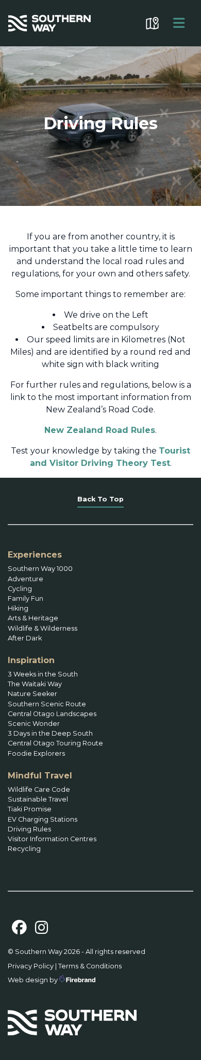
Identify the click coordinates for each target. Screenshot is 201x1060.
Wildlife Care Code (39, 789)
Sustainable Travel (38, 799)
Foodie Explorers (36, 753)
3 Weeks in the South (43, 674)
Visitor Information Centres (52, 839)
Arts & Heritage (33, 618)
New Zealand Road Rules (99, 430)
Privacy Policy (31, 966)
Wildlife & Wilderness (42, 628)
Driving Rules (29, 829)
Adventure (25, 579)
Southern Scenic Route (47, 704)
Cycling (20, 589)
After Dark (25, 638)
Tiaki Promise (30, 809)
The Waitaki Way (35, 684)
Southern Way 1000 (40, 568)
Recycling (24, 849)
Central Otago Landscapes (52, 714)
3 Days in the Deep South (50, 733)
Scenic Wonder (34, 723)
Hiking (18, 608)
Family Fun (25, 598)
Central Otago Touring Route (55, 743)
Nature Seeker (32, 694)
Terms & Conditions (90, 966)
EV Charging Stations (42, 819)
